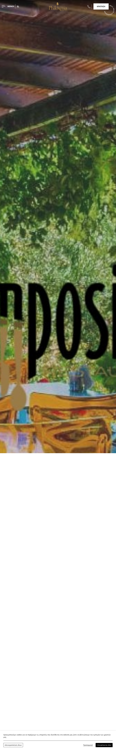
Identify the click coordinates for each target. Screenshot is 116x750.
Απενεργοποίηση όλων (13, 745)
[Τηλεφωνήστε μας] (88, 6)
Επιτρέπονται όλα (104, 745)
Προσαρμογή (88, 745)
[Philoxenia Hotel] (58, 6)
